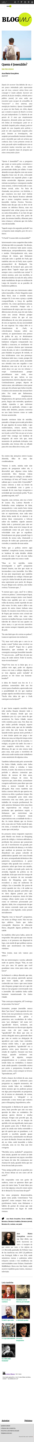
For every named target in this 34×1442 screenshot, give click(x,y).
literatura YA (6, 1224)
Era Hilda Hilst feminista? (6, 1360)
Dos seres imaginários (20, 1339)
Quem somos (5, 1426)
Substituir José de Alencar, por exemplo (23, 1301)
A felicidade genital (22, 1320)
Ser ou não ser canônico (6, 1301)
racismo (12, 1224)
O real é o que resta (8, 1320)
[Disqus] (17, 1393)
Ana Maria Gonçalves (10, 73)
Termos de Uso (6, 1433)
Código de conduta (8, 1428)
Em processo (8, 69)
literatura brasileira (14, 1221)
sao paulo (19, 1224)
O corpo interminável (8, 1338)
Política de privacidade (10, 1431)
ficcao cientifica (27, 1219)
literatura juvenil (26, 1221)
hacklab (31, 1436)
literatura (5, 1221)
